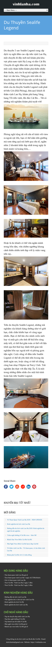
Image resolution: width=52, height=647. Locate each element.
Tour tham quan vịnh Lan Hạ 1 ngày (17, 578)
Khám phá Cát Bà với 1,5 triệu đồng (19, 555)
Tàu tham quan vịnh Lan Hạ (14, 575)
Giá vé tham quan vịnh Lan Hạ (15, 580)
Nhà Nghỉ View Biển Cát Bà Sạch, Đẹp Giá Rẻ (22, 544)
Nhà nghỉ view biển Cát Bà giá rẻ (16, 624)
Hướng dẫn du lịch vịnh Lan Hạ (15, 597)
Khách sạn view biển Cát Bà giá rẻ (16, 627)
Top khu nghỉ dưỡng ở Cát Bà (15, 619)
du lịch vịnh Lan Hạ (24, 639)
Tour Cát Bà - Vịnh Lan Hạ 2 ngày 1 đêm (18, 583)
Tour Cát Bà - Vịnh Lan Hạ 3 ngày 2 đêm (18, 585)
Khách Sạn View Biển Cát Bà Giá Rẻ (19, 539)
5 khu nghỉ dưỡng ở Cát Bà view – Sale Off (21, 535)
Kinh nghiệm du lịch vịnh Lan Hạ (18, 524)
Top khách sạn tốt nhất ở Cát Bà (16, 621)
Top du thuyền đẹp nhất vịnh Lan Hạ (17, 616)
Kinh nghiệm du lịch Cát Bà (14, 602)
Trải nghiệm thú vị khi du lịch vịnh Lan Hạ (19, 599)
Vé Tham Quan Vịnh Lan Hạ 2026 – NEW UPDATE (24, 520)
